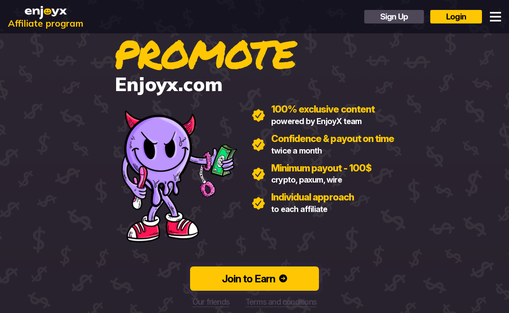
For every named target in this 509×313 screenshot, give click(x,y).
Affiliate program (46, 22)
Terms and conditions (281, 302)
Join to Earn (248, 278)
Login (456, 16)
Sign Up (394, 16)
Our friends (210, 302)
